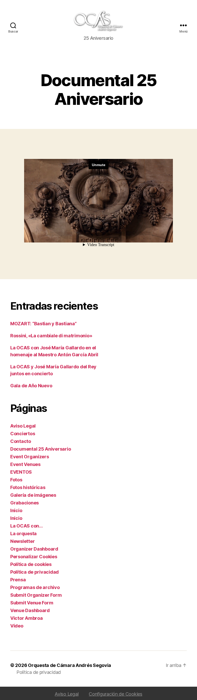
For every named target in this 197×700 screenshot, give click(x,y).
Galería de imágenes (33, 495)
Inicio (16, 510)
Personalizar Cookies (33, 556)
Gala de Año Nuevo (31, 385)
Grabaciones (24, 502)
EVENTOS (21, 472)
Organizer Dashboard (34, 549)
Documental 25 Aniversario (40, 449)
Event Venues (25, 464)
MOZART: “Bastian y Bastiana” (43, 323)
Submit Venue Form (31, 602)
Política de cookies (31, 564)
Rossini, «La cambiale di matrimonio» (51, 335)
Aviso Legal (23, 426)
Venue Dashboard (30, 610)
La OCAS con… (26, 526)
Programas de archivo (35, 587)
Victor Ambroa (26, 618)
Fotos (16, 479)
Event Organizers (29, 456)
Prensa (18, 579)
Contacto (20, 441)
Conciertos (22, 433)
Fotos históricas (27, 487)
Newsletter (22, 541)
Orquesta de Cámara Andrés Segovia (69, 665)
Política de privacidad (34, 572)
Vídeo (16, 625)
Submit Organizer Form (36, 595)
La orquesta (23, 533)
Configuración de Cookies (115, 694)
